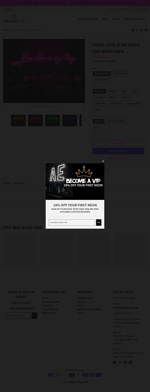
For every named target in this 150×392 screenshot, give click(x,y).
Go (99, 222)
